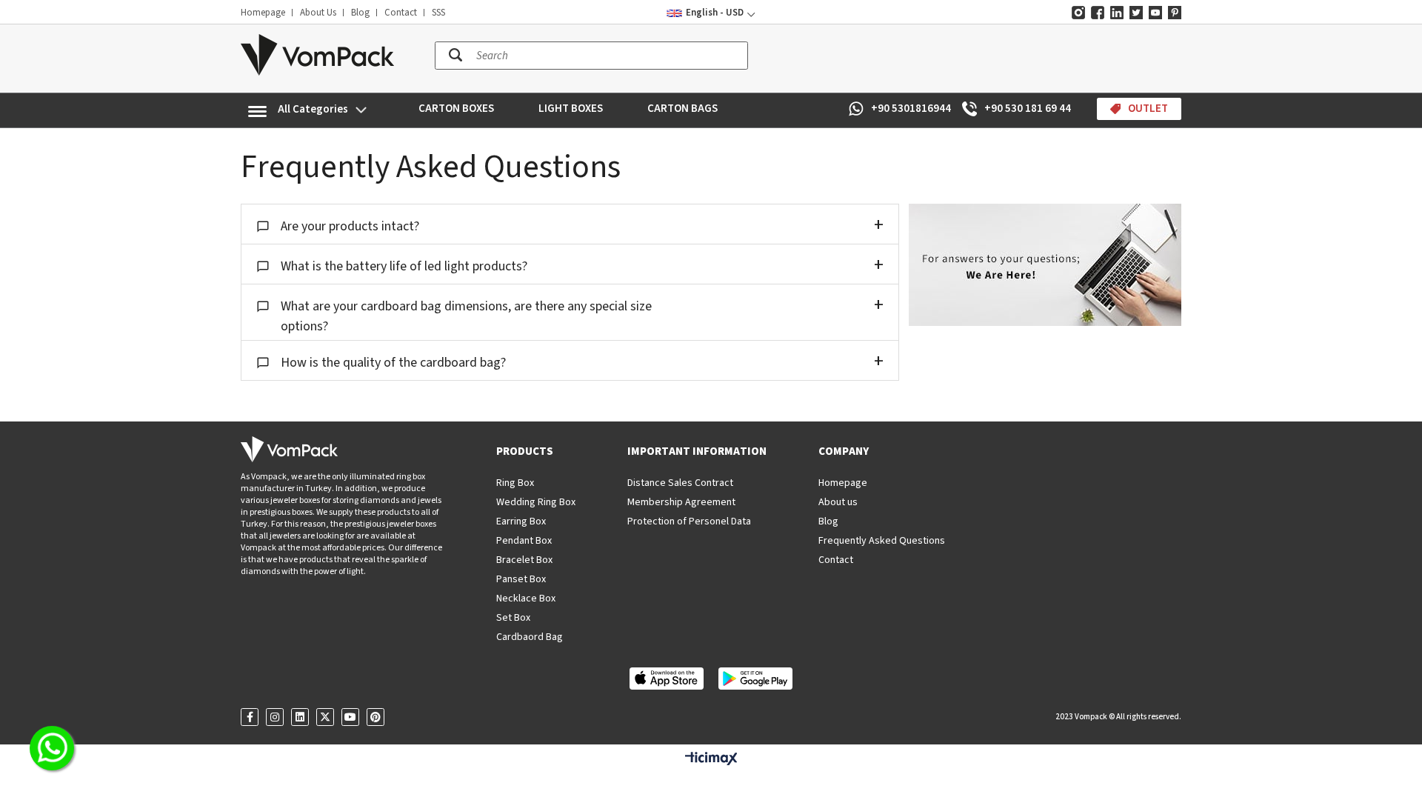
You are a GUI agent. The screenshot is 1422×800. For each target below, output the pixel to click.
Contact (400, 12)
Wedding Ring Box (535, 502)
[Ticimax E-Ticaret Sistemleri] (711, 759)
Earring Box (521, 521)
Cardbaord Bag (529, 637)
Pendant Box (524, 540)
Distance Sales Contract (680, 483)
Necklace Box (525, 598)
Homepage (263, 12)
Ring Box (515, 483)
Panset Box (521, 579)
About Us (318, 12)
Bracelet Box (524, 560)
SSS (438, 12)
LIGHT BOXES (570, 108)
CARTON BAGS (682, 108)
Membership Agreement (681, 502)
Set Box (513, 617)
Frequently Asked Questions (881, 540)
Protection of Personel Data (689, 521)
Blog (360, 12)
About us (838, 502)
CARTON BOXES (456, 108)
